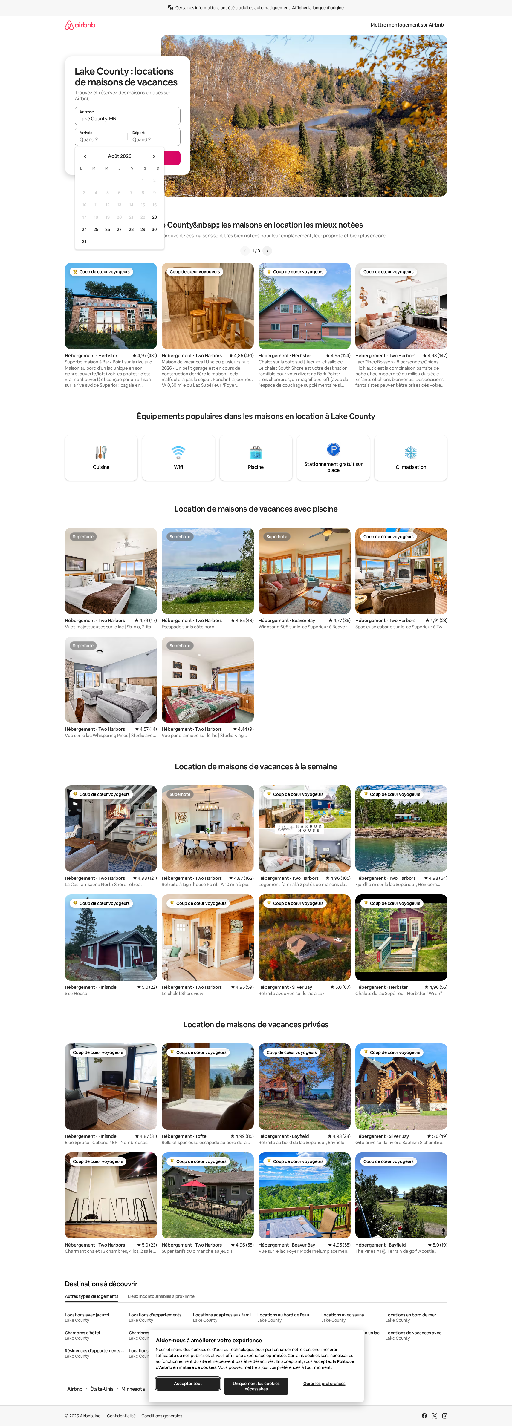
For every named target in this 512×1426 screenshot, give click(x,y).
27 (119, 229)
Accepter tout (188, 1383)
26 (107, 229)
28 (131, 229)
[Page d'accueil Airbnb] (80, 25)
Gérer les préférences (324, 1383)
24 (84, 229)
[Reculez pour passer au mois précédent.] (85, 156)
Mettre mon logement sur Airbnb (407, 25)
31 (84, 241)
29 (142, 229)
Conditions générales (161, 1416)
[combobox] (128, 118)
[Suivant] (267, 251)
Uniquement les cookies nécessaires (256, 1386)
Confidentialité (121, 1416)
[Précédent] (245, 251)
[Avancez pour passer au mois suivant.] (154, 156)
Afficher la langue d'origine (318, 7)
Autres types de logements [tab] (91, 1296)
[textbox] (101, 139)
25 (96, 229)
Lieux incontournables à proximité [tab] (161, 1296)
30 (154, 229)
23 (154, 217)
